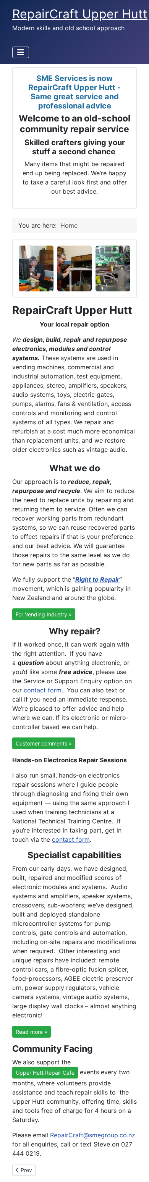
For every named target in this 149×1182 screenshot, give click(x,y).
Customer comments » (44, 743)
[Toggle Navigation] (20, 52)
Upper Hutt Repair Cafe (45, 1072)
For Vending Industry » (44, 614)
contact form (43, 690)
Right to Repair (97, 579)
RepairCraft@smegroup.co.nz (92, 1135)
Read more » (31, 1031)
